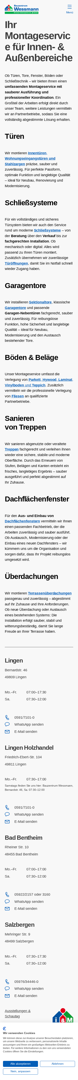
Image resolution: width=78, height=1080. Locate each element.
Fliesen (18, 396)
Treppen (12, 449)
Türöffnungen (16, 263)
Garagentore (15, 308)
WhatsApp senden (29, 724)
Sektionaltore (40, 302)
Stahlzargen (15, 164)
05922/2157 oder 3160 (32, 894)
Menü (69, 12)
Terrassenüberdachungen (50, 593)
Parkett (35, 379)
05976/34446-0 (26, 981)
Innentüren (37, 153)
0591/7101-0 (24, 717)
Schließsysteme (47, 230)
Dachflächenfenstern (22, 521)
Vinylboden (14, 385)
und (52, 158)
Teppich (38, 385)
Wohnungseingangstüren (26, 158)
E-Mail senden (25, 731)
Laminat (65, 379)
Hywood (49, 379)
